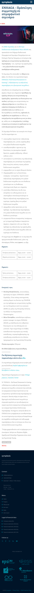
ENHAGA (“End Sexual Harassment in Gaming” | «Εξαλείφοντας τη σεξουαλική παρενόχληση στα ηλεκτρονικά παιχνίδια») (15, 82)
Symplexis (8, 590)
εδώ (23, 358)
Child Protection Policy (26, 590)
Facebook (10, 378)
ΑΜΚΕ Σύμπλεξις (8, 47)
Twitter (16, 378)
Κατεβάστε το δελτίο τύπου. (11, 370)
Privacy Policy (16, 590)
